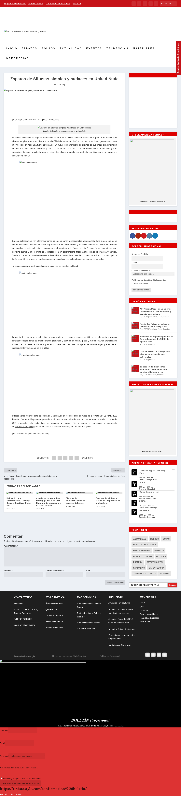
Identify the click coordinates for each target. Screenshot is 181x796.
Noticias (161, 556)
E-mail (134, 262)
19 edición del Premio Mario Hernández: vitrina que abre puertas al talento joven (153, 369)
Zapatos (29, 48)
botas (160, 317)
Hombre (137, 556)
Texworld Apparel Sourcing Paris (152, 472)
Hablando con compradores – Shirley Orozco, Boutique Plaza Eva (19, 501)
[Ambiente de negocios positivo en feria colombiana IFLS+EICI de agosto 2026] (135, 338)
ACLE (142, 482)
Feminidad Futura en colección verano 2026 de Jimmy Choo (155, 325)
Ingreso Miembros (15, 3)
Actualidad (71, 48)
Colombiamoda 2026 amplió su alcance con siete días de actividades (155, 354)
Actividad (4, 756)
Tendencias (117, 48)
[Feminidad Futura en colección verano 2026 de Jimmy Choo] (135, 325)
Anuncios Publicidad (58, 3)
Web (88, 570)
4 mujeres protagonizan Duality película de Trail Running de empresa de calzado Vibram (48, 501)
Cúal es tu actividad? (141, 270)
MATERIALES (144, 48)
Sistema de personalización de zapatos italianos (76, 500)
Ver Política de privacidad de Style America (19, 767)
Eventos (94, 48)
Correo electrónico (55, 570)
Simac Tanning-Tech (149, 492)
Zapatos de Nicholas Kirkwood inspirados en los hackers (108, 500)
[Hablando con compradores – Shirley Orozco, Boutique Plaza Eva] (20, 493)
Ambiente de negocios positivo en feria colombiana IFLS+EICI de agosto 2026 (156, 339)
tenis (153, 574)
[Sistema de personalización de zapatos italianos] (79, 493)
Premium (138, 562)
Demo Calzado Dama (144, 545)
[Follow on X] (153, 655)
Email (2, 743)
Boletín (77, 3)
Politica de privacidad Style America (149, 280)
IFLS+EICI (144, 510)
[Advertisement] (64, 109)
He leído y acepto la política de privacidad (22, 778)
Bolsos (48, 48)
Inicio (11, 48)
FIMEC (142, 501)
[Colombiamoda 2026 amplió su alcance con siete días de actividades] (135, 353)
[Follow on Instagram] (159, 655)
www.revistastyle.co (24, 426)
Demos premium (141, 550)
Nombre (8, 570)
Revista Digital (155, 562)
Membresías (35, 3)
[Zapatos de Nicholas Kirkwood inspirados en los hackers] (109, 493)
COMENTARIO (11, 546)
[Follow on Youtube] (164, 655)
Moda (160, 329)
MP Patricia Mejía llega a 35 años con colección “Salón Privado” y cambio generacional (156, 311)
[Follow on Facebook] (147, 655)
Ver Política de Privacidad (11, 794)
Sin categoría (156, 568)
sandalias (139, 568)
